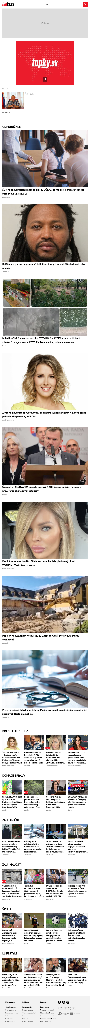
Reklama (25, 1002)
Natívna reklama (27, 1022)
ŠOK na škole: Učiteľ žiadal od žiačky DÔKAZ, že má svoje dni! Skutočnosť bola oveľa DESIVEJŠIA (54, 891)
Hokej (26, 943)
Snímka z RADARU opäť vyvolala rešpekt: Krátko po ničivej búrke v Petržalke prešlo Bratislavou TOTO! (12, 802)
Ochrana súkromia (10, 1010)
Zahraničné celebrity (52, 988)
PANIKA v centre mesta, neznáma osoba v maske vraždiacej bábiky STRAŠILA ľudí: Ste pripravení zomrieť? (12, 846)
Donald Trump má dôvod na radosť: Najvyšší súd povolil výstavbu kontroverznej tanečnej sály (78, 846)
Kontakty (44, 1002)
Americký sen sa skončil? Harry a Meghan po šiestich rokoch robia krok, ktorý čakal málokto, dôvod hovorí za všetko (56, 979)
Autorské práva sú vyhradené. (67, 1009)
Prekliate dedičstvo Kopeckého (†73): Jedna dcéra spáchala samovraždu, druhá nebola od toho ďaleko (33, 757)
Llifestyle (9, 953)
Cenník (24, 1016)
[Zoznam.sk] (64, 1014)
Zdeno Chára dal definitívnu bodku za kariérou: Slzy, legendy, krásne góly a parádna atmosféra (34, 935)
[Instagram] (63, 1002)
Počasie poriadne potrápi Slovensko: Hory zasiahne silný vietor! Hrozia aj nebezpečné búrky (32, 802)
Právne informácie (10, 1007)
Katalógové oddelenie (47, 1016)
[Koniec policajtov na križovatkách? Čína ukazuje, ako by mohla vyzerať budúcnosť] (78, 876)
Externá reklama (27, 1010)
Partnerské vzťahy (29, 988)
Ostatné (48, 943)
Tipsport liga (71, 943)
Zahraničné (11, 820)
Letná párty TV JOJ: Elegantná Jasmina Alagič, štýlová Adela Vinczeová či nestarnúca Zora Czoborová (10, 979)
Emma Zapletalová (8, 943)
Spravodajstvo (44, 1007)
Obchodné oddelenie (47, 1013)
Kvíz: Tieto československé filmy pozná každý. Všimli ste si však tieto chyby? (77, 978)
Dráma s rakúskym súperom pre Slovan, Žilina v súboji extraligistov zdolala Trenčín (76, 935)
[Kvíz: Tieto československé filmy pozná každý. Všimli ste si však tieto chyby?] (78, 965)
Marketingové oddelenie (48, 1019)
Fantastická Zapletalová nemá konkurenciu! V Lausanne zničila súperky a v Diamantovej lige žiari (11, 935)
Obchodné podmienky (29, 1013)
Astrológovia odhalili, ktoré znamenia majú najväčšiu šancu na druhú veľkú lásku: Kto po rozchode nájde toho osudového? (33, 979)
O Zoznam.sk (10, 1002)
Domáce (4, 810)
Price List (25, 1019)
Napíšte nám (9, 1019)
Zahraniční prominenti (74, 765)
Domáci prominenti (8, 765)
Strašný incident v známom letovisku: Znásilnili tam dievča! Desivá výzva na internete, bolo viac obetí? (55, 846)
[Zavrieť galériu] (85, 4)
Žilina (70, 810)
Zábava (70, 985)
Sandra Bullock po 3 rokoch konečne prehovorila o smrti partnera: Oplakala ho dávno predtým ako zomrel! (77, 757)
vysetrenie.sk (28, 899)
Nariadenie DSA (10, 1022)
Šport (6, 909)
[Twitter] (67, 1002)
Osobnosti (27, 765)
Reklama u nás (27, 1007)
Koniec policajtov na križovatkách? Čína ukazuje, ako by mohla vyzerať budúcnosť (77, 890)
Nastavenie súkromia (11, 1013)
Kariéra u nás (9, 1016)
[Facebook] (59, 1002)
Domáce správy (13, 775)
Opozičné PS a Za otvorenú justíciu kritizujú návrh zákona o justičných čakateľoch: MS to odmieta (55, 802)
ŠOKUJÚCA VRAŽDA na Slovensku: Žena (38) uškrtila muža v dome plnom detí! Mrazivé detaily (77, 802)
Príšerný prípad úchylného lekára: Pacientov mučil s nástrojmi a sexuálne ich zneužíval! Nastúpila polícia (33, 846)
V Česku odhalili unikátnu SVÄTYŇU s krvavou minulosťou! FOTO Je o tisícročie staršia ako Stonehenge (12, 891)
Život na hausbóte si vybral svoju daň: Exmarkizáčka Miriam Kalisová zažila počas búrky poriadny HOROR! (12, 757)
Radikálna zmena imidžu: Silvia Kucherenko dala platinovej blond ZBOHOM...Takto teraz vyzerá (55, 757)
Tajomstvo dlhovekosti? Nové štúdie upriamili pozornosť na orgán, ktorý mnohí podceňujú (34, 891)
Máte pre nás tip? (45, 1022)
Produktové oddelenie (47, 1010)
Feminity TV (6, 988)
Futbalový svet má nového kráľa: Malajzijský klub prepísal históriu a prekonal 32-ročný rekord (54, 935)
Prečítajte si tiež (15, 731)
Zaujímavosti (12, 864)
